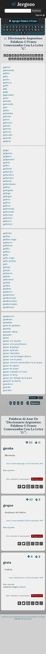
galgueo (7, 156)
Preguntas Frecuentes (25, 617)
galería (6, 125)
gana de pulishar (12, 325)
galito (6, 165)
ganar (6, 337)
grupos (8, 505)
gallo (5, 255)
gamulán (7, 322)
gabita (6, 73)
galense (7, 116)
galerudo (8, 135)
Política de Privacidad (39, 617)
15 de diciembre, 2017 (35, 463)
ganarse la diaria (12, 381)
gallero (7, 202)
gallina (6, 236)
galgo (6, 150)
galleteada (8, 208)
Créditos (15, 617)
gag (5, 88)
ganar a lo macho (12, 341)
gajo (5, 107)
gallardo (7, 181)
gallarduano (9, 184)
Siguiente (35, 403)
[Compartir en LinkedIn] (37, 486)
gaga (5, 91)
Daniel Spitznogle (18, 463)
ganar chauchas (11, 353)
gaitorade (8, 104)
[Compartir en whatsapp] (28, 486)
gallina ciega (9, 239)
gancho (7, 387)
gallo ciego (9, 258)
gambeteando (10, 304)
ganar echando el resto (15, 371)
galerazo (7, 122)
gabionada (8, 70)
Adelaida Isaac (19, 578)
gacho (6, 79)
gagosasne (8, 95)
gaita (5, 98)
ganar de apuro (11, 365)
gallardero (8, 175)
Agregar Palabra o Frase (24, 21)
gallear (6, 187)
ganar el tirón (10, 375)
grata (7, 562)
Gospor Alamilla (18, 520)
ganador (7, 334)
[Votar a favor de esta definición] (27, 442)
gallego (7, 193)
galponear (8, 279)
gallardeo (8, 171)
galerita (7, 128)
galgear (7, 141)
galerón (7, 132)
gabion (6, 67)
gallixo (6, 251)
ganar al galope (11, 347)
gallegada (8, 190)
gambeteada (9, 298)
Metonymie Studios (26, 619)
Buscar (37, 11)
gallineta (7, 245)
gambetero (9, 316)
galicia (6, 162)
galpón (6, 276)
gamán (6, 282)
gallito (6, 248)
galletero (8, 224)
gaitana (7, 101)
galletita (7, 233)
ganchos (7, 390)
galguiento (8, 159)
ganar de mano (11, 368)
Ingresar (39, 15)
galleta (6, 205)
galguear (7, 153)
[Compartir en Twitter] (23, 486)
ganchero (8, 384)
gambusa (7, 319)
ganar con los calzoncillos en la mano (22, 362)
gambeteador (10, 301)
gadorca (7, 82)
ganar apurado (11, 350)
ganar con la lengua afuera (17, 356)
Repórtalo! (38, 479)
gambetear (8, 307)
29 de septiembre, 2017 (34, 520)
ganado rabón (10, 331)
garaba (8, 448)
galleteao (8, 215)
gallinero (8, 242)
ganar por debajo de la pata (17, 378)
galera (6, 119)
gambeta (7, 291)
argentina (10, 470)
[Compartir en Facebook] (19, 486)
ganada (7, 328)
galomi (6, 267)
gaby (5, 76)
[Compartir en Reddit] (32, 486)
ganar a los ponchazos (14, 344)
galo (5, 264)
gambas (7, 288)
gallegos (7, 196)
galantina (8, 113)
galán (6, 110)
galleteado (8, 211)
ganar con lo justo (12, 359)
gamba (6, 285)
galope (6, 270)
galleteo (7, 221)
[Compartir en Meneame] (41, 486)
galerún (7, 138)
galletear (8, 218)
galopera (7, 273)
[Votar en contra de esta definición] (36, 442)
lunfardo (22, 587)
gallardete (8, 178)
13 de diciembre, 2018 (35, 578)
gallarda (7, 168)
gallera (6, 199)
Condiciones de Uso (7, 617)
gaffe (5, 85)
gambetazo (9, 295)
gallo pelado (9, 261)
